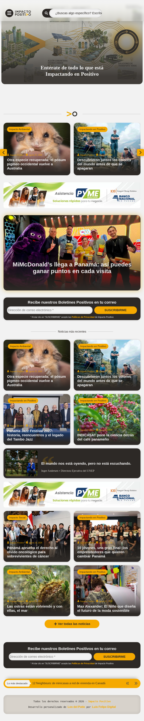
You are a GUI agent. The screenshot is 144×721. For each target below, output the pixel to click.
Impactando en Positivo (92, 129)
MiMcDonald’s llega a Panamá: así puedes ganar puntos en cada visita (72, 267)
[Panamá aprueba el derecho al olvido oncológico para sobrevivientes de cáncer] (37, 536)
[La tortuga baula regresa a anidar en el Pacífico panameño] (37, 149)
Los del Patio (76, 706)
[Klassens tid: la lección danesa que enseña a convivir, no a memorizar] (107, 149)
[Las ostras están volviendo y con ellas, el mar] (37, 590)
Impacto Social (17, 517)
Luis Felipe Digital (104, 706)
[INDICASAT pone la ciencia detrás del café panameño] (107, 419)
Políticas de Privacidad (83, 317)
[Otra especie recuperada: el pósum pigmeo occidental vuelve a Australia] (37, 365)
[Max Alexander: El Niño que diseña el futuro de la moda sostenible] (107, 590)
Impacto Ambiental (19, 129)
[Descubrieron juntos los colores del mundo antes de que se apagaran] (107, 365)
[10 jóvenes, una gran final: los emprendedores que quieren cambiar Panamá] (107, 536)
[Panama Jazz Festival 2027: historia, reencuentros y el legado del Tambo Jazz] (37, 419)
